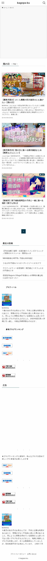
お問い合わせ (31, 554)
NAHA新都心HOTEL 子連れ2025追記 (18, 258)
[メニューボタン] (3, 3)
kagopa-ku (23, 3)
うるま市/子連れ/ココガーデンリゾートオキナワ (22, 263)
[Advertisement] (23, 33)
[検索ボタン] (44, 3)
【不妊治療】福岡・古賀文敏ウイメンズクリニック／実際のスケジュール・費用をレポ (23, 252)
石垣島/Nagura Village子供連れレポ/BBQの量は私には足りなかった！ (23, 276)
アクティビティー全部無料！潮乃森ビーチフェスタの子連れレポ (23, 269)
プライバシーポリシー (18, 554)
